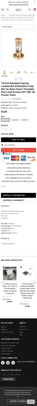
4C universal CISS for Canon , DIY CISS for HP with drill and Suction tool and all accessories (9, 288)
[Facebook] (3, 362)
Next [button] (21, 79)
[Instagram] (13, 362)
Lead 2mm (15, 120)
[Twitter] (8, 362)
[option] (18, 48)
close (34, 1)
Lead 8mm (5, 120)
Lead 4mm (24, 120)
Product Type (7, 108)
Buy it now (18, 150)
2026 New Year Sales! (18, 4)
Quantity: (4, 125)
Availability (6, 105)
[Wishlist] (3, 267)
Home (3, 15)
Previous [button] (16, 79)
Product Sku (6, 102)
